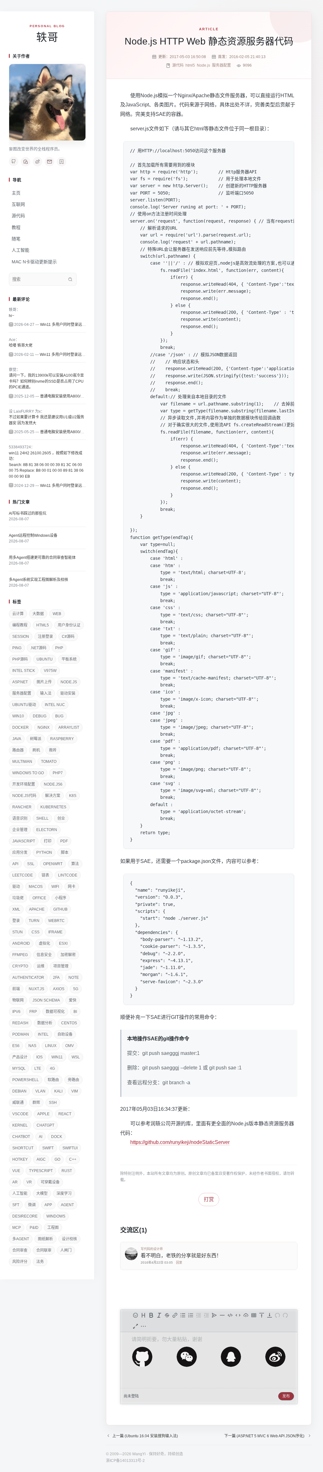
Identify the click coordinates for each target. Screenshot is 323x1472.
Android (21, 943)
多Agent (20, 1239)
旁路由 (73, 1080)
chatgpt (45, 1125)
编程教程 (19, 625)
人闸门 (66, 1250)
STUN (17, 932)
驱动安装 (67, 693)
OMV (69, 1046)
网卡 (71, 886)
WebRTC (56, 921)
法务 (40, 1262)
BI (75, 1011)
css (35, 932)
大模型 (42, 1193)
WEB (57, 614)
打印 (47, 841)
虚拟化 (44, 943)
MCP (16, 1227)
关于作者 (21, 56)
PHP (59, 648)
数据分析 (44, 1023)
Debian (19, 1091)
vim (74, 1091)
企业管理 (19, 830)
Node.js (69, 682)
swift (48, 1148)
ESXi (63, 943)
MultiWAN (22, 761)
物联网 (18, 1000)
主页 (16, 192)
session (20, 636)
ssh (53, 1102)
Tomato (48, 761)
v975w (50, 670)
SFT (15, 1205)
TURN (34, 921)
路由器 (18, 750)
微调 (32, 1205)
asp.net (20, 682)
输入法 (45, 693)
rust (67, 1171)
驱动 (16, 886)
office (39, 898)
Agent (67, 1205)
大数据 (38, 614)
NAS (32, 1046)
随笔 (16, 238)
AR (15, 1182)
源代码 (18, 215)
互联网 (18, 204)
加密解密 (68, 955)
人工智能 (20, 250)
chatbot (21, 1136)
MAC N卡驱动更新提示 (34, 261)
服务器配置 (21, 693)
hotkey (20, 1159)
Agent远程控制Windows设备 (33, 535)
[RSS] (61, 161)
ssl (30, 864)
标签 (17, 601)
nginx (44, 727)
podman (20, 1034)
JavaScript (23, 841)
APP (48, 1205)
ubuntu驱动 (24, 705)
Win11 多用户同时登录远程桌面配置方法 (74, 324)
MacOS (36, 886)
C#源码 (68, 636)
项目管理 (60, 966)
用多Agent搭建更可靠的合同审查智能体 (42, 557)
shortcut (22, 1148)
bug (59, 716)
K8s (72, 795)
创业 (61, 818)
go (57, 1159)
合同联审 (43, 1250)
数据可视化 (55, 1011)
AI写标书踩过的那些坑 (27, 513)
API (15, 864)
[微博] (37, 161)
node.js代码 (24, 795)
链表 (45, 875)
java (16, 739)
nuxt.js (36, 989)
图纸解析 (45, 1239)
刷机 (36, 750)
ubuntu (45, 659)
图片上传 (44, 682)
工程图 (53, 1227)
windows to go (28, 773)
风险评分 (19, 1262)
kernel (20, 1125)
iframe (55, 932)
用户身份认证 (69, 625)
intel (43, 1034)
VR (29, 1182)
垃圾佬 (18, 898)
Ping (16, 648)
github (60, 909)
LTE (37, 1068)
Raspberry (62, 739)
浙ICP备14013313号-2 (125, 1460)
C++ (72, 1159)
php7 (58, 773)
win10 (18, 716)
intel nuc (55, 705)
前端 (16, 989)
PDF (64, 841)
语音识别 (19, 818)
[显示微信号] (25, 161)
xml (16, 909)
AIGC (41, 1159)
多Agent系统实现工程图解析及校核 (38, 579)
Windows (55, 1216)
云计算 (18, 614)
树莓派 (35, 739)
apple (43, 1114)
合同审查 (19, 1250)
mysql (19, 1068)
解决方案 (52, 795)
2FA (56, 977)
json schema (46, 1000)
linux (50, 1046)
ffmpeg (20, 955)
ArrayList (68, 727)
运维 (40, 966)
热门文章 (21, 502)
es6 (16, 1046)
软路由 (53, 1080)
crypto (20, 966)
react (64, 1114)
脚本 (64, 852)
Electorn (46, 830)
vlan (40, 1091)
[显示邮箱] (49, 161)
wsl (76, 1057)
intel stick (23, 670)
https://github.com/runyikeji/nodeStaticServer (180, 1142)
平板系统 (69, 659)
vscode (20, 1114)
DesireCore (25, 1216)
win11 (57, 1057)
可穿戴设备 (50, 1182)
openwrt (52, 864)
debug (39, 716)
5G (75, 989)
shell (42, 818)
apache (36, 909)
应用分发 (19, 852)
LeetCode (22, 875)
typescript (41, 1171)
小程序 (60, 898)
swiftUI (70, 1148)
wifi (55, 886)
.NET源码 (38, 648)
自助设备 (65, 1034)
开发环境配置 (23, 784)
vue (16, 1171)
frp (33, 1011)
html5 (42, 625)
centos (69, 1023)
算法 (75, 864)
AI (40, 1136)
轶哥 (47, 37)
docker (20, 727)
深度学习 (64, 1193)
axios (58, 989)
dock (56, 1136)
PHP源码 (20, 659)
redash (20, 1023)
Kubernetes (53, 807)
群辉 (36, 1102)
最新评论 (21, 299)
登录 (16, 921)
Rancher (22, 807)
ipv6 (16, 1011)
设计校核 (69, 1239)
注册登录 (45, 636)
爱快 (72, 1000)
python (44, 852)
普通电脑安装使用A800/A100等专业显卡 (74, 396)
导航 (17, 179)
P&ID (34, 1227)
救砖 (52, 750)
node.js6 (53, 784)
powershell (25, 1080)
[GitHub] (13, 161)
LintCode (67, 875)
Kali (58, 1091)
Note (73, 977)
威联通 (18, 1102)
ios (39, 1057)
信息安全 (44, 955)
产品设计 (19, 1057)
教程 (16, 227)
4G (52, 1068)
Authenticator (28, 977)
